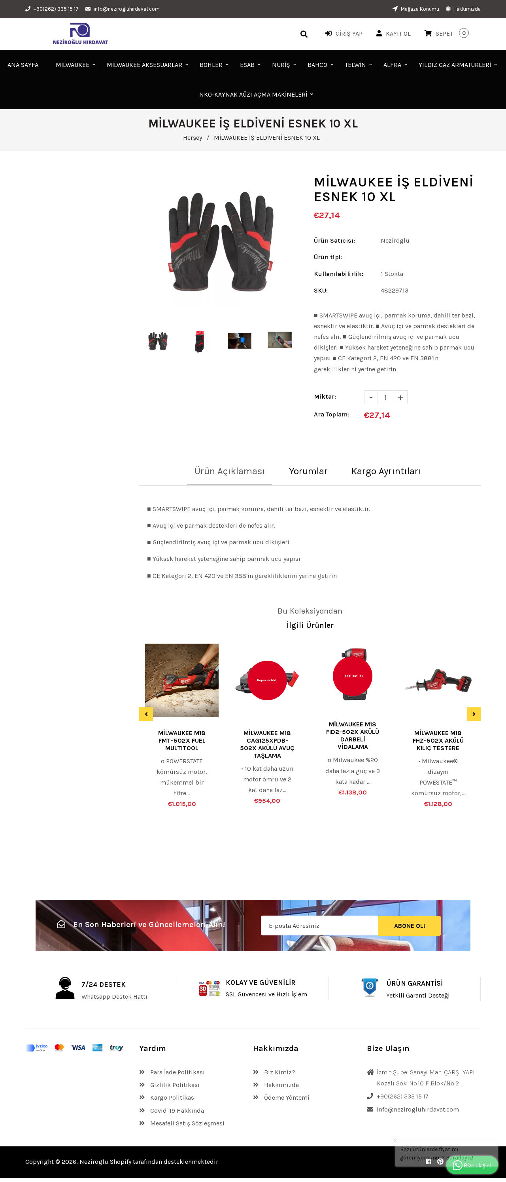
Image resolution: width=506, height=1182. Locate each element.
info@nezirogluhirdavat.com (127, 9)
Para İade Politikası (177, 1072)
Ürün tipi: (328, 257)
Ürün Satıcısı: (334, 240)
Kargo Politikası (172, 1097)
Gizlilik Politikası (174, 1085)
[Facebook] (428, 1161)
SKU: (321, 290)
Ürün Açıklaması (229, 471)
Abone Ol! (409, 925)
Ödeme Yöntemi (286, 1097)
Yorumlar (308, 471)
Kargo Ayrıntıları (386, 471)
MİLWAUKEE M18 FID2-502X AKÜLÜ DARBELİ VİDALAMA (352, 735)
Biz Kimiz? (278, 1072)
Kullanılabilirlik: (338, 273)
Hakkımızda (466, 9)
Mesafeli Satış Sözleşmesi (187, 1123)
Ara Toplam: (331, 414)
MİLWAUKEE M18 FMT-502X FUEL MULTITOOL (182, 740)
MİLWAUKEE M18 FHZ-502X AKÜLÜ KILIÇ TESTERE (438, 740)
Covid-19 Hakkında (176, 1110)
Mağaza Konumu (419, 9)
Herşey (192, 137)
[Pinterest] (440, 1161)
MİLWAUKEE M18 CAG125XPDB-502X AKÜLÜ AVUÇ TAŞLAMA (267, 744)
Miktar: (325, 396)
